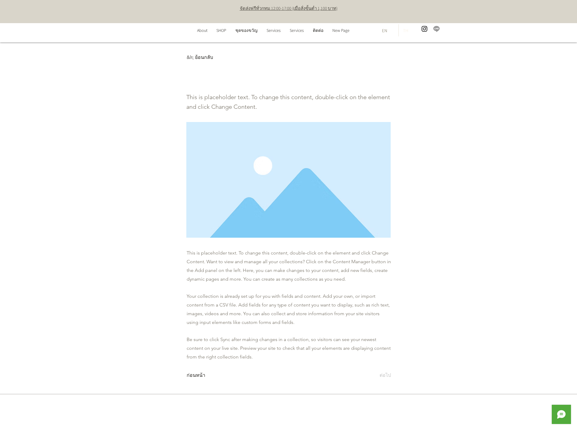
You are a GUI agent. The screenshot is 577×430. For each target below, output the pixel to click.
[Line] (436, 28)
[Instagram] (424, 28)
